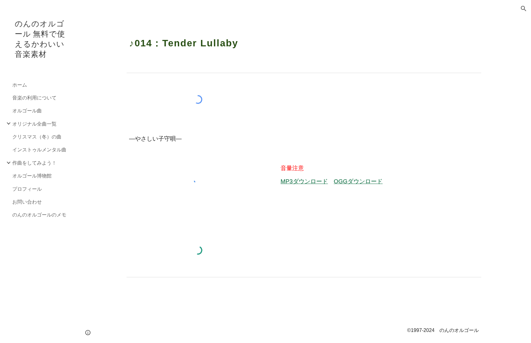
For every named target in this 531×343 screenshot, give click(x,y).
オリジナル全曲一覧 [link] (34, 124)
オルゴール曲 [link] (27, 110)
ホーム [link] (19, 85)
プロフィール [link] (27, 189)
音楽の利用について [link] (34, 97)
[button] (523, 8)
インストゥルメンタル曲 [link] (39, 149)
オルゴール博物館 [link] (32, 175)
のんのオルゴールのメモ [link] (39, 214)
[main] (304, 39)
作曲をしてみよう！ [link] (34, 163)
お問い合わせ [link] (27, 202)
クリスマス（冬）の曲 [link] (36, 136)
